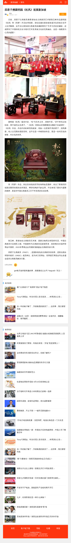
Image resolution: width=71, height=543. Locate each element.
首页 (13, 528)
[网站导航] (65, 2)
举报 (58, 528)
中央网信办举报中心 (35, 532)
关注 (62, 14)
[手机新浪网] (6, 2)
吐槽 (48, 528)
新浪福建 (14, 2)
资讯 (22, 2)
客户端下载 (25, 528)
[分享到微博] (15, 264)
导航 (38, 528)
